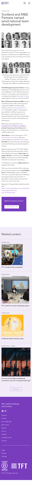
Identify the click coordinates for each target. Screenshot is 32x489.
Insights (4, 434)
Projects (4, 428)
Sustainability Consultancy (10, 137)
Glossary (4, 456)
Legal (3, 450)
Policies (4, 453)
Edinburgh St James (22, 96)
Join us (4, 431)
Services (4, 415)
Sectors (4, 418)
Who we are (5, 425)
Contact (4, 441)
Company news (6, 437)
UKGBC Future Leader (21, 140)
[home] (5, 3)
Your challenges (6, 421)
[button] (29, 3)
